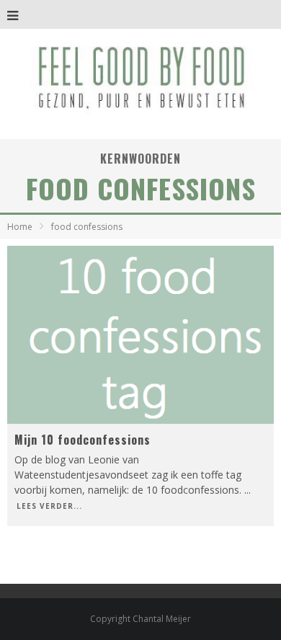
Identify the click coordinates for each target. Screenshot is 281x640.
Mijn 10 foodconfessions (82, 439)
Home (19, 227)
